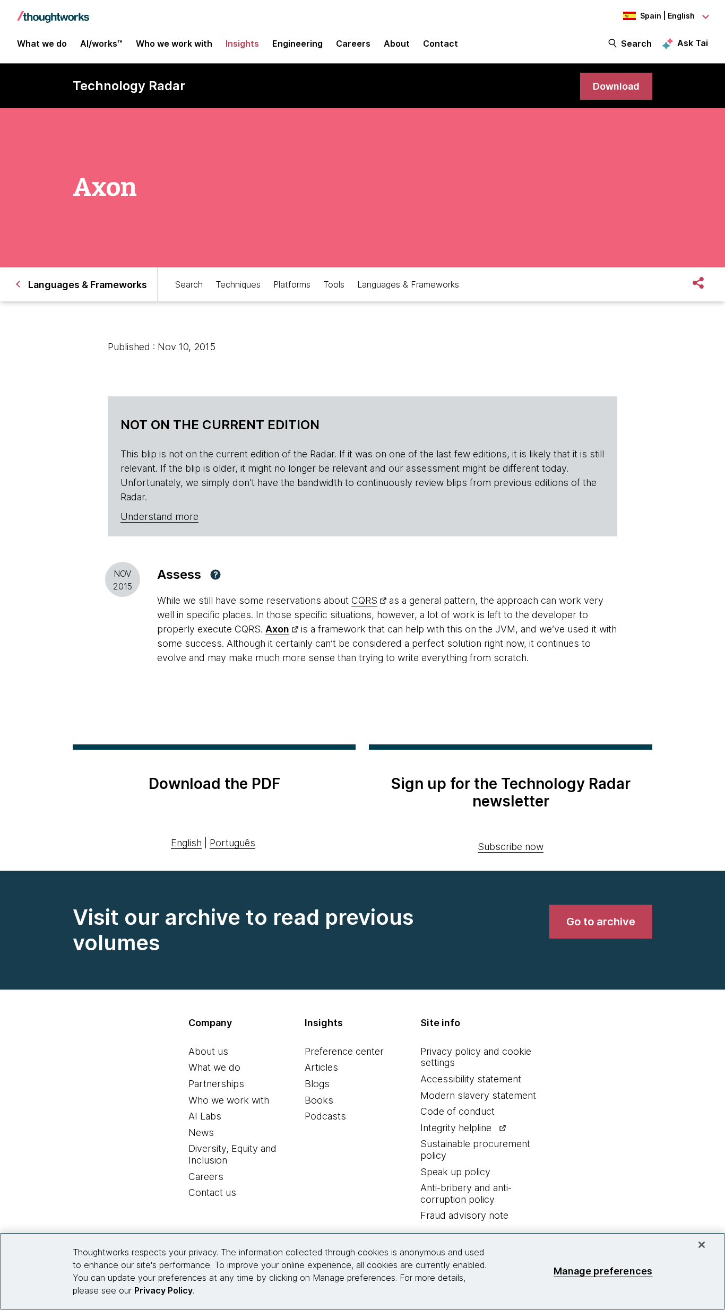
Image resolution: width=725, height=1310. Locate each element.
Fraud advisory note (464, 1215)
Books (319, 1100)
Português (232, 842)
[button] (215, 574)
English (186, 842)
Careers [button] (353, 43)
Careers (205, 1176)
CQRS (364, 600)
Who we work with (228, 1100)
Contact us (212, 1192)
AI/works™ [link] (101, 43)
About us (208, 1051)
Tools (333, 284)
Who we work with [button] (174, 43)
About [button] (397, 43)
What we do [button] (42, 43)
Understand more (159, 516)
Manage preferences (603, 1271)
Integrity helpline (455, 1127)
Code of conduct (457, 1111)
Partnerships (216, 1083)
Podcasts (325, 1116)
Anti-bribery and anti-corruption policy (466, 1193)
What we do (214, 1067)
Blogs (317, 1083)
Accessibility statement (470, 1079)
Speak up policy (455, 1171)
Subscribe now (510, 846)
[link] (616, 86)
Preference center (344, 1051)
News (201, 1132)
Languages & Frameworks (408, 284)
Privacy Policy (163, 1290)
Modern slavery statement (478, 1095)
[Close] (701, 1244)
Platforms (291, 284)
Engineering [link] (297, 43)
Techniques (238, 284)
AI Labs (204, 1116)
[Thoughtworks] (53, 11)
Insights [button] (242, 43)
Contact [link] (440, 43)
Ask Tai (692, 43)
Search (636, 43)
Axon (277, 629)
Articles (321, 1067)
